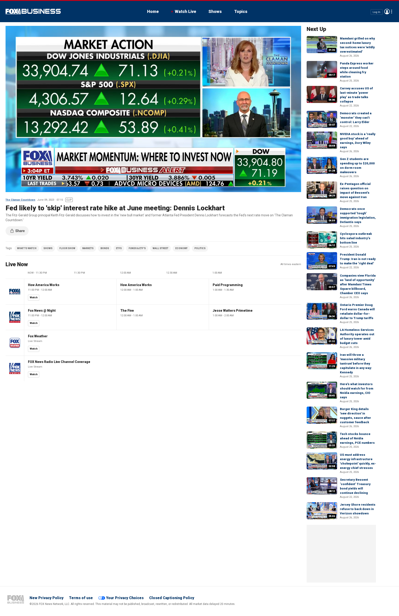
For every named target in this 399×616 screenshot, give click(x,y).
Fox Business (33, 11)
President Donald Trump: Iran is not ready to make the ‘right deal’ (358, 259)
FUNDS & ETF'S (137, 248)
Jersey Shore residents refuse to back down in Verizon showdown (357, 509)
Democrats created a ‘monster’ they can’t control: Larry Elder (356, 118)
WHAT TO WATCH (26, 248)
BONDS (104, 248)
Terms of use (81, 598)
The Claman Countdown (20, 199)
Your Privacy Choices (125, 598)
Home (153, 11)
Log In (376, 11)
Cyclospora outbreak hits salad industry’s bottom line (356, 238)
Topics (240, 11)
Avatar (387, 11)
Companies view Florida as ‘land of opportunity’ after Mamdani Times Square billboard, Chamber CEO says (358, 284)
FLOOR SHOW (67, 248)
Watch (34, 297)
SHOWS (47, 248)
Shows (215, 11)
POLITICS (200, 248)
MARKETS (88, 248)
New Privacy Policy (46, 598)
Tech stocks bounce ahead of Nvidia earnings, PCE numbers (357, 438)
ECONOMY (181, 248)
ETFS (119, 248)
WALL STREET (160, 248)
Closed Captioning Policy (171, 598)
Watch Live (185, 11)
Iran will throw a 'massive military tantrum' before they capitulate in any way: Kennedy (356, 363)
